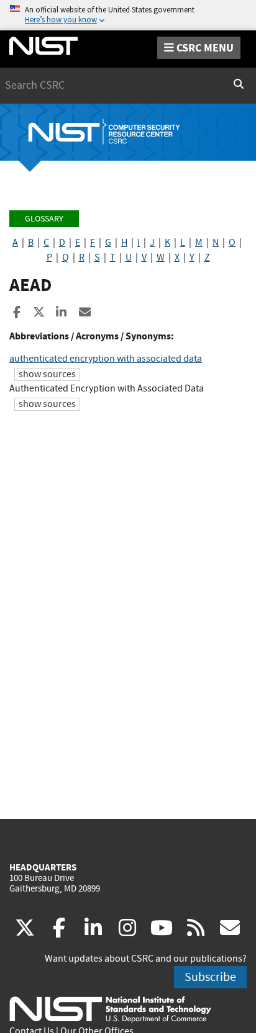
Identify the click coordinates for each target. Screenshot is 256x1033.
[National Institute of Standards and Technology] (110, 1009)
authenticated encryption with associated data (105, 358)
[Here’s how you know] (128, 15)
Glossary (44, 219)
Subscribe (210, 977)
